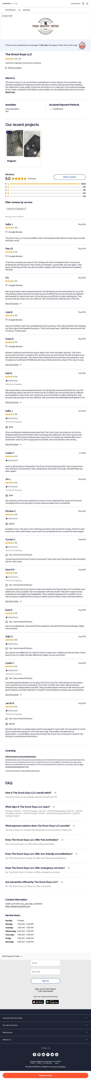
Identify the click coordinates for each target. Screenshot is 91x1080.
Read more (10, 92)
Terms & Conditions (59, 1067)
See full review (12, 303)
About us (7, 1039)
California (39, 1062)
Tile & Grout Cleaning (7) (16, 209)
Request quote (45, 1075)
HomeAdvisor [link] (10, 10)
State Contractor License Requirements (20, 757)
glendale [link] (26, 10)
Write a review (69, 177)
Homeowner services (12, 1018)
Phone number (15, 68)
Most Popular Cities (10, 956)
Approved (8, 16)
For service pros (10, 1025)
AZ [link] (19, 10)
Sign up (45, 981)
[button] (23, 148)
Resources (7, 1032)
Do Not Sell (47, 1062)
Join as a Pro (75, 4)
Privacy (32, 1062)
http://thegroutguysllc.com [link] (17, 906)
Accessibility (56, 1062)
